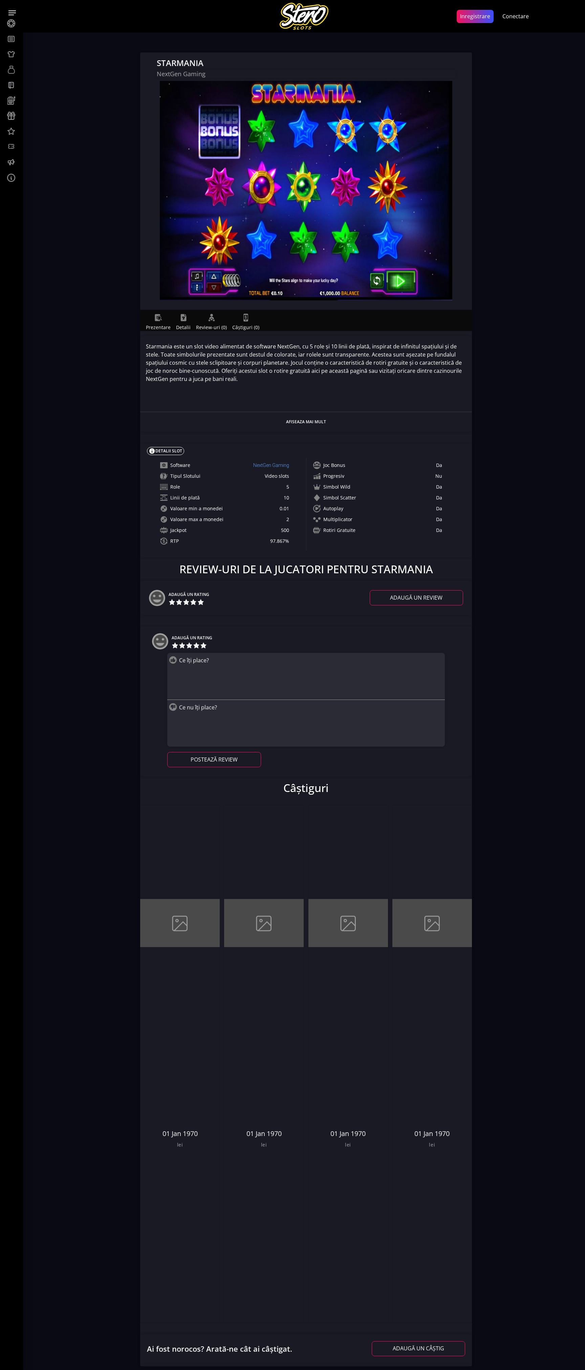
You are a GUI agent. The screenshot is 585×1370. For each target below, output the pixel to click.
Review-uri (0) (211, 327)
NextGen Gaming (271, 465)
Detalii (183, 327)
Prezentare (158, 327)
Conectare (515, 16)
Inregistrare (475, 16)
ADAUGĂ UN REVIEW (416, 597)
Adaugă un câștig (418, 1348)
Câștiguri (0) (245, 327)
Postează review (214, 759)
